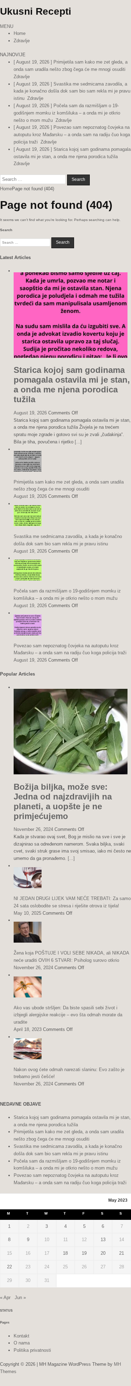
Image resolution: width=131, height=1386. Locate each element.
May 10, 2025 (27, 913)
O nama (22, 1343)
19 (84, 1253)
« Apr (5, 1297)
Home (20, 33)
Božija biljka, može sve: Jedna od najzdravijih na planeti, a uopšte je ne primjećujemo (63, 801)
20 (103, 1253)
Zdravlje (22, 40)
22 (9, 1266)
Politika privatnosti (32, 1350)
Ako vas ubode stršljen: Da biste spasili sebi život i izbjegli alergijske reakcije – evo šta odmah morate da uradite (68, 1015)
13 (103, 1239)
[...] (78, 441)
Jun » (20, 1297)
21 (121, 1253)
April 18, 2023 (28, 1029)
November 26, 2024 (33, 829)
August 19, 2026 (30, 412)
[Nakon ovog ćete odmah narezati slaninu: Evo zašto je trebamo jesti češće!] (28, 1057)
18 (65, 1253)
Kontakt (21, 1336)
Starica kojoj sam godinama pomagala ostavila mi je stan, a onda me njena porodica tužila (72, 384)
